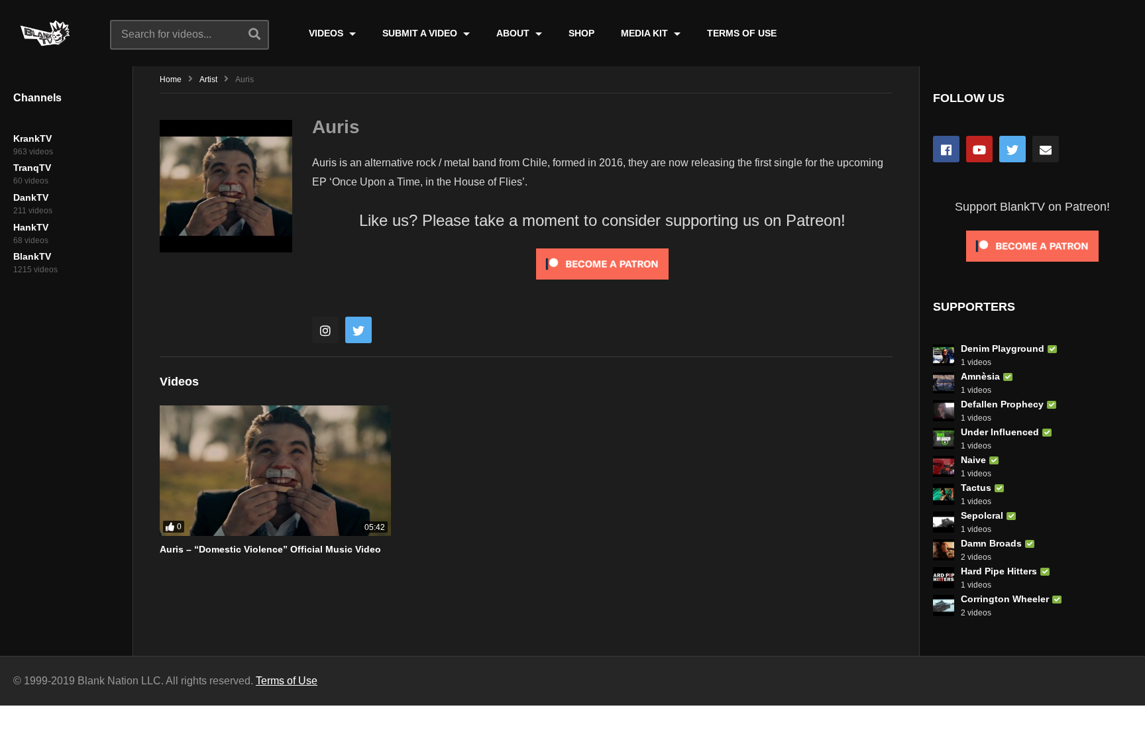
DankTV (30, 197)
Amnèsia (980, 376)
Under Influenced (1000, 432)
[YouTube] (979, 149)
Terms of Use (286, 680)
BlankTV (32, 256)
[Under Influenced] (943, 438)
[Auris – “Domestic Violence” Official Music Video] (275, 470)
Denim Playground (1002, 348)
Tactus (976, 487)
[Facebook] (946, 149)
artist (208, 79)
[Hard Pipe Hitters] (943, 577)
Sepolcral (982, 515)
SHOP (581, 33)
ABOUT (514, 33)
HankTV (30, 227)
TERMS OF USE (742, 33)
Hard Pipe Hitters (999, 571)
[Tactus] (943, 494)
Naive (973, 459)
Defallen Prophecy (1002, 404)
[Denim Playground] (943, 355)
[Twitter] (358, 330)
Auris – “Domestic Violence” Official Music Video (270, 549)
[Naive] (943, 466)
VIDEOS (327, 33)
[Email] (1045, 149)
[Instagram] (325, 330)
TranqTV (32, 167)
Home (171, 79)
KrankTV (32, 138)
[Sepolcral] (943, 522)
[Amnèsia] (943, 383)
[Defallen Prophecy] (943, 410)
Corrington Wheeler (1005, 599)
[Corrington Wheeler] (943, 605)
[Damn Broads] (943, 549)
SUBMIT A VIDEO (421, 33)
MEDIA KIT (646, 33)
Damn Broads (991, 543)
